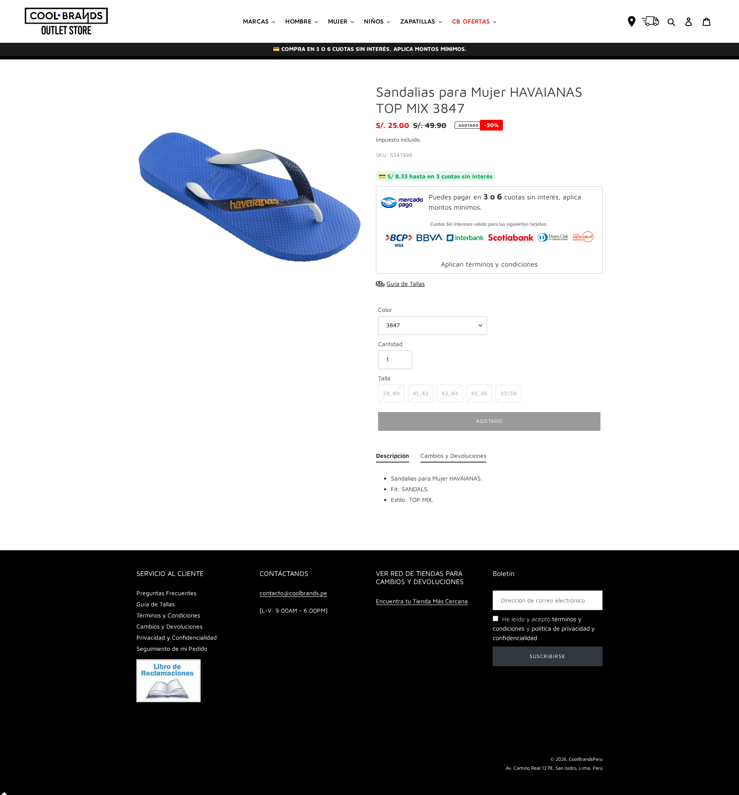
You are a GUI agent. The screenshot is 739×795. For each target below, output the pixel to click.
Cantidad (390, 343)
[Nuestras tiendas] (631, 21)
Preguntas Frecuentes (166, 592)
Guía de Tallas (155, 604)
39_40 (391, 393)
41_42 (421, 393)
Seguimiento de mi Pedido (171, 648)
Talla (384, 378)
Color (385, 309)
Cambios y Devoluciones (169, 626)
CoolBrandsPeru (586, 759)
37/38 (508, 393)
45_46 (479, 393)
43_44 (449, 393)
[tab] (392, 457)
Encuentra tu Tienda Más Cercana (422, 601)
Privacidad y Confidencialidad (176, 637)
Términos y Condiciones (168, 615)
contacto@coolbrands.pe (293, 592)
